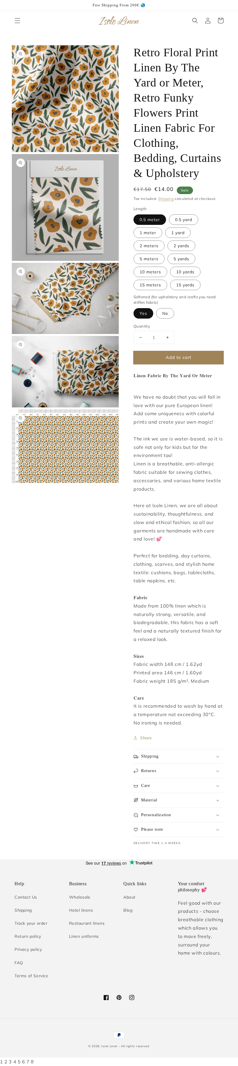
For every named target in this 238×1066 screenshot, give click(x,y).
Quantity (142, 326)
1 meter (148, 232)
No (165, 313)
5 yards (181, 258)
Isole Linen (109, 1046)
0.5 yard (183, 219)
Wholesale (80, 897)
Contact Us (26, 897)
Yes (143, 313)
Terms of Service (31, 975)
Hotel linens (81, 910)
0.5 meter (150, 219)
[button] (17, 20)
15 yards (185, 285)
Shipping (166, 198)
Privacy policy (28, 949)
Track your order (31, 923)
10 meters (150, 271)
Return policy (28, 936)
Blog (127, 910)
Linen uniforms (84, 936)
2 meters (149, 245)
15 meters (150, 285)
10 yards (185, 271)
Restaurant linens (87, 923)
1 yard (178, 232)
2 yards (181, 245)
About (129, 897)
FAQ (19, 962)
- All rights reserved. (134, 1046)
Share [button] (146, 737)
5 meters (149, 258)
